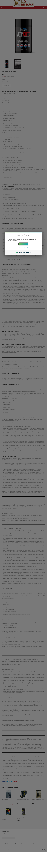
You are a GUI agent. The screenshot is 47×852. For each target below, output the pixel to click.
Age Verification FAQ (23, 247)
